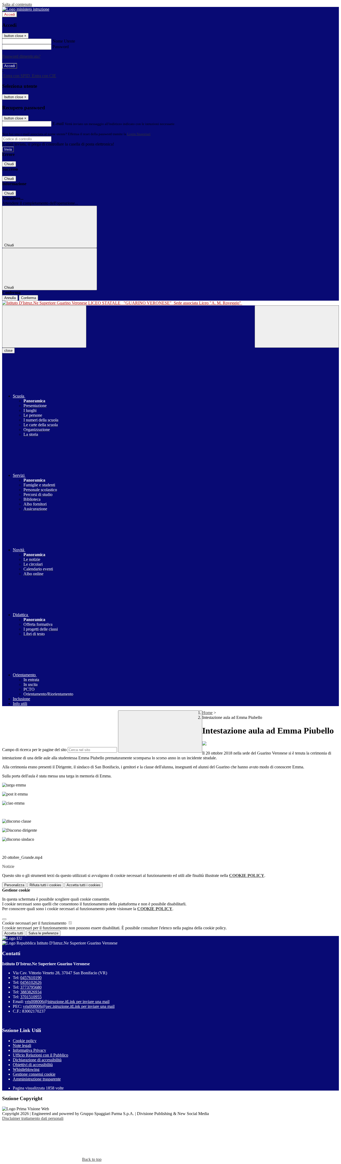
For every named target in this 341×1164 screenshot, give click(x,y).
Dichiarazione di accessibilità (37, 1060)
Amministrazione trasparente (37, 1079)
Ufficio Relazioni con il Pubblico (40, 1055)
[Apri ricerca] (297, 326)
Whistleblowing (26, 1069)
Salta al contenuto (17, 4)
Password (60, 46)
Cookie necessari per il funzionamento (34, 923)
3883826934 (31, 992)
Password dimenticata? (21, 56)
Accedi (9, 14)
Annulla (10, 298)
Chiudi (9, 164)
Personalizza (14, 885)
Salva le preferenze (43, 933)
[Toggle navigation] (44, 326)
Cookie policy (24, 1040)
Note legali (22, 1045)
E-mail (58, 123)
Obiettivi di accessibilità (33, 1064)
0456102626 (31, 982)
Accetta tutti (83, 885)
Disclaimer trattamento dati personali (32, 1118)
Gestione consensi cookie (34, 1074)
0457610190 (31, 977)
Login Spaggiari (139, 134)
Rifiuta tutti (45, 885)
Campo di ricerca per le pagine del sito (34, 749)
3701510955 (31, 997)
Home (207, 712)
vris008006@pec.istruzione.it (69, 1006)
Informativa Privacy (29, 1050)
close (8, 351)
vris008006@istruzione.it (67, 1001)
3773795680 (31, 987)
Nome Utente (63, 41)
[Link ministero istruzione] (25, 9)
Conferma (28, 298)
